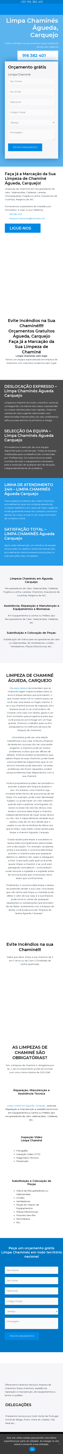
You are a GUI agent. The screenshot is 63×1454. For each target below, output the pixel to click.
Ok (32, 1449)
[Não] (59, 1443)
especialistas (20, 688)
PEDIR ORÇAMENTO (25, 147)
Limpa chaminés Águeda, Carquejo (26, 1105)
